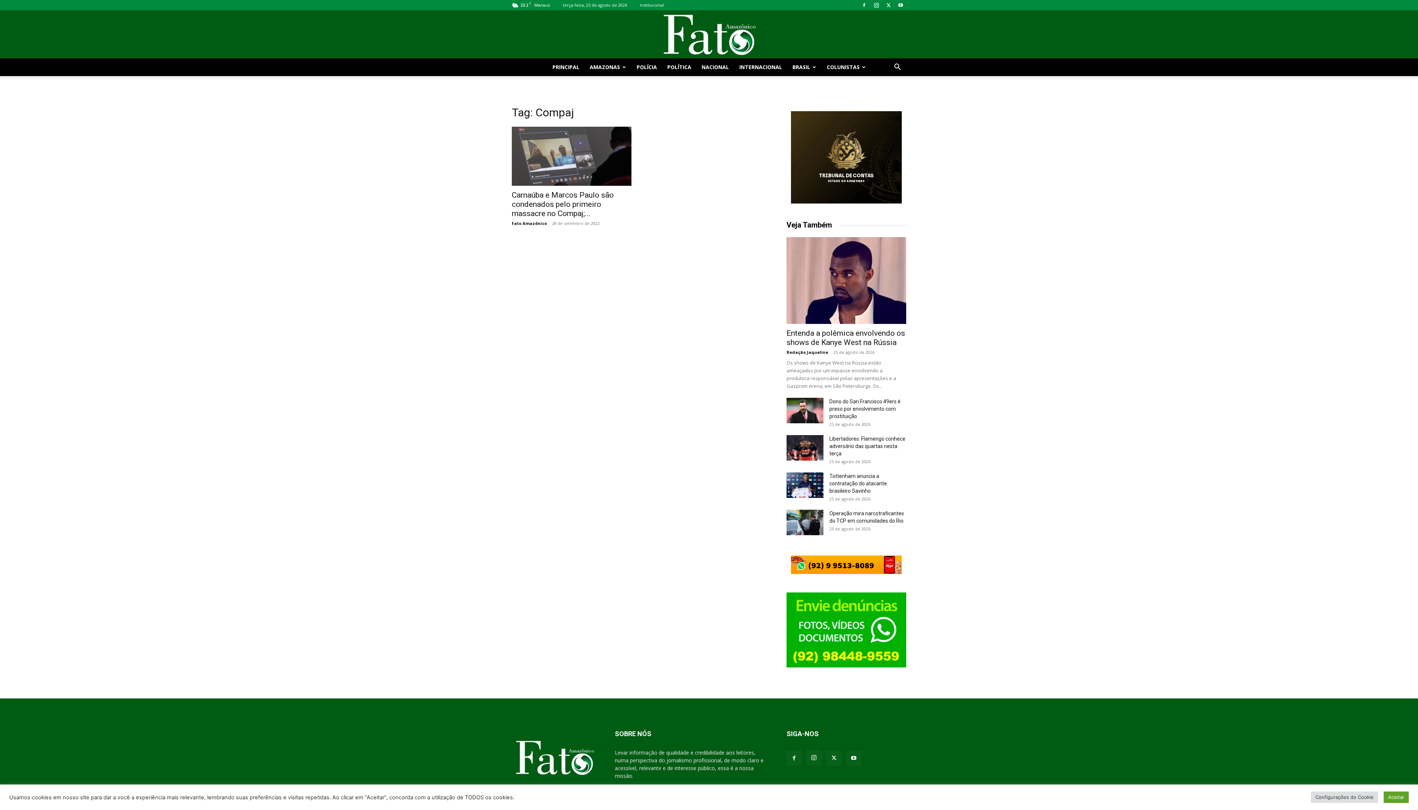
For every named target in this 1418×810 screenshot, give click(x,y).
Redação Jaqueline (807, 352)
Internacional (760, 67)
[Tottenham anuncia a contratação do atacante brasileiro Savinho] (805, 485)
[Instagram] (876, 5)
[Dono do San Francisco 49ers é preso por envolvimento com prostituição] (805, 410)
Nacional (715, 67)
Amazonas (605, 67)
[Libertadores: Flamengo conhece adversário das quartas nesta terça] (805, 448)
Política (679, 67)
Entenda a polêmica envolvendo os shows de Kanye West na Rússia (846, 338)
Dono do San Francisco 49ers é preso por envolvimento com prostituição (865, 409)
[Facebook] (864, 5)
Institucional (652, 5)
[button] (897, 67)
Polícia (647, 67)
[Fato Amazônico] (709, 34)
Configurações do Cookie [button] (1344, 797)
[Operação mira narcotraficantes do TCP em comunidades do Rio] (805, 522)
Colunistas (843, 67)
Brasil (801, 67)
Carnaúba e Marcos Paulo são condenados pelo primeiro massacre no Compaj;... (563, 204)
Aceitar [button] (1396, 797)
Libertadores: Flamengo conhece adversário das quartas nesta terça (867, 446)
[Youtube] (900, 5)
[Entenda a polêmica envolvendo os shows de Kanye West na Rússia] (846, 280)
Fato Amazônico (529, 223)
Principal (565, 67)
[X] (888, 5)
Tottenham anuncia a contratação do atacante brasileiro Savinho (858, 483)
